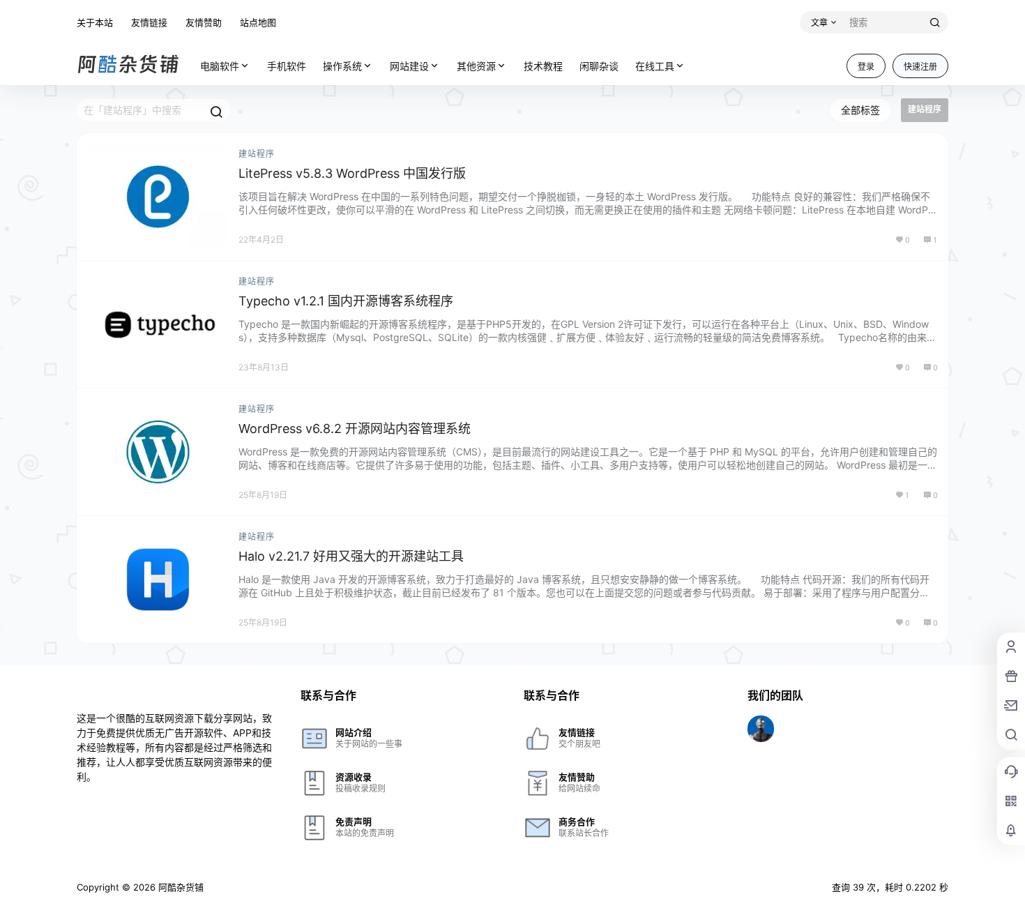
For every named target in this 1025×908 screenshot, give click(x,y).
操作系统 (342, 66)
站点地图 (258, 22)
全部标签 (860, 110)
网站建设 (409, 66)
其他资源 (476, 66)
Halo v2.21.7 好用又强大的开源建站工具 (351, 556)
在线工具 (654, 66)
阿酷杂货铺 (179, 887)
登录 (866, 66)
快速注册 (920, 66)
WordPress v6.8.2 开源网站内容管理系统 (354, 428)
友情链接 (149, 22)
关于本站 (95, 22)
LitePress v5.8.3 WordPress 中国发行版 (352, 173)
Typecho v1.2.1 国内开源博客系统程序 (345, 301)
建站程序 (256, 154)
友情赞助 (203, 22)
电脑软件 (219, 66)
